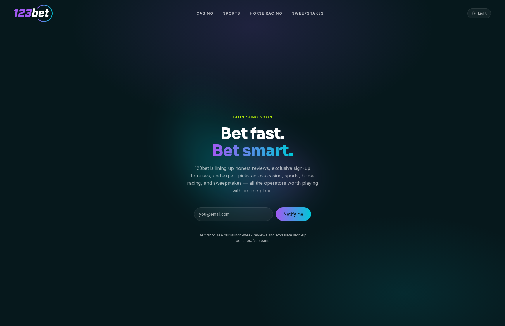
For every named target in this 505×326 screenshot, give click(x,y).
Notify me (293, 214)
